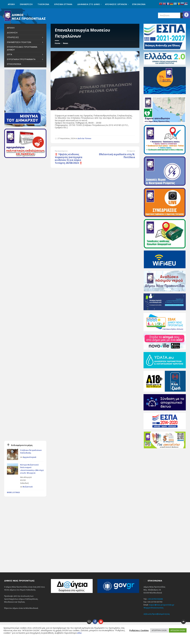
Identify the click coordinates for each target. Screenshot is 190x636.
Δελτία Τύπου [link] (84, 138)
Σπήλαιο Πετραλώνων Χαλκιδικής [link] (31, 451)
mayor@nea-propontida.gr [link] (161, 604)
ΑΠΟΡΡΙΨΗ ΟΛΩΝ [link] (159, 630)
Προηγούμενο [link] (61, 151)
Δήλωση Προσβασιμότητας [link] (157, 614)
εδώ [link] (79, 632)
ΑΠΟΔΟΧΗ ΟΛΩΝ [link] (178, 630)
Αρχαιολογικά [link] (29, 457)
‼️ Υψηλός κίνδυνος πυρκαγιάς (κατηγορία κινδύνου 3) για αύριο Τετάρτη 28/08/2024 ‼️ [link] (68, 158)
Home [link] (57, 43)
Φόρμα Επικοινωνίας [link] (154, 607)
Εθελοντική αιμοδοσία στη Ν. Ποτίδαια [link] (117, 156)
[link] (186, 14)
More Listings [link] (13, 492)
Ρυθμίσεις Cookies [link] (139, 630)
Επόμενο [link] (131, 151)
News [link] (65, 43)
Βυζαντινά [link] (28, 486)
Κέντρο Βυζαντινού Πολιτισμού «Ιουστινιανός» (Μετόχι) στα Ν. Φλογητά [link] (32, 468)
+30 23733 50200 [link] (155, 599)
